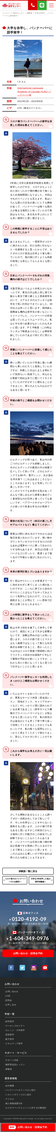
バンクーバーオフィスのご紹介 (20, 1090)
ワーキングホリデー (15, 1026)
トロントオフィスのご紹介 (18, 1094)
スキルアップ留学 (14, 1043)
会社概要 (9, 1086)
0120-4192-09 (29, 919)
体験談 (8, 1069)
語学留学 (9, 1021)
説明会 (8, 1000)
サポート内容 (11, 1060)
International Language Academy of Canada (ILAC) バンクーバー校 (34, 91)
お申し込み (10, 1004)
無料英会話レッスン (15, 1064)
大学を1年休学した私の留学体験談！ (41, 880)
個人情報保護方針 (14, 1103)
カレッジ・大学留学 (15, 1030)
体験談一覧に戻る (28, 871)
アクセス (9, 1099)
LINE (8, 996)
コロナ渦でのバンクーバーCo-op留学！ (15, 880)
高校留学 (9, 1034)
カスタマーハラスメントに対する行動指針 (26, 1108)
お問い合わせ (11, 991)
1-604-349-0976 (29, 938)
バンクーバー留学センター (13, 13)
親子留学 (9, 1039)
